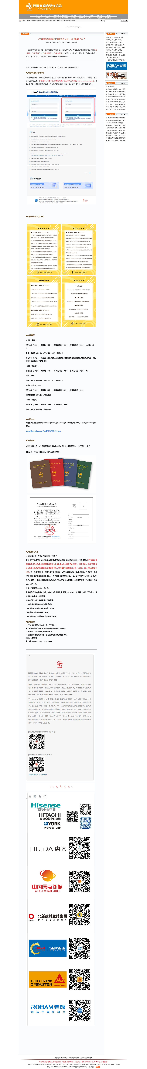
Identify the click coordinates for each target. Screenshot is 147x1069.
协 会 (47, 15)
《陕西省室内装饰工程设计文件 (115, 130)
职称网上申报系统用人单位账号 (115, 140)
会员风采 (73, 15)
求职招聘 (99, 18)
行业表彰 (90, 15)
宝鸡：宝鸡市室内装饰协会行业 (115, 102)
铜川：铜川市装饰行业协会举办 (115, 107)
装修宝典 (99, 15)
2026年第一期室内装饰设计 (114, 52)
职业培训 (47, 18)
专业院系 (39, 18)
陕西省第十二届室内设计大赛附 (115, 125)
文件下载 (108, 15)
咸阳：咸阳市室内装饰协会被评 (115, 109)
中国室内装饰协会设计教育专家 (115, 138)
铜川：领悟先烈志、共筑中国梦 (115, 89)
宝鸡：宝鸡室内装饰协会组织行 (115, 97)
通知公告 (56, 18)
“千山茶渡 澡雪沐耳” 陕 (113, 57)
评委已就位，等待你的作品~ (114, 37)
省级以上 (90, 18)
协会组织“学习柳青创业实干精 (115, 47)
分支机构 (65, 18)
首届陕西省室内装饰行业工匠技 (115, 120)
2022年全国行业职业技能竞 (114, 123)
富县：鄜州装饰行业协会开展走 (115, 94)
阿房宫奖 (82, 18)
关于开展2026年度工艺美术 (114, 42)
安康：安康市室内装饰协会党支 (115, 99)
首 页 (39, 15)
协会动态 (65, 15)
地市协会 (73, 18)
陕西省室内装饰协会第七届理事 (115, 118)
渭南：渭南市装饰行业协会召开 (115, 104)
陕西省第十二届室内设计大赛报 (115, 135)
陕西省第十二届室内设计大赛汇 (115, 133)
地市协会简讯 (110, 86)
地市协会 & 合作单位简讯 (114, 40)
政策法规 (56, 15)
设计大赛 (82, 15)
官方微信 (108, 18)
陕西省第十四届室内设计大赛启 (115, 55)
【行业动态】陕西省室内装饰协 (115, 60)
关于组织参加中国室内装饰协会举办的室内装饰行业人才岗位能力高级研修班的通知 (39, 20)
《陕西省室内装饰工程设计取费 (115, 128)
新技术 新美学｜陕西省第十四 (115, 45)
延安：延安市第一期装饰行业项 (115, 91)
